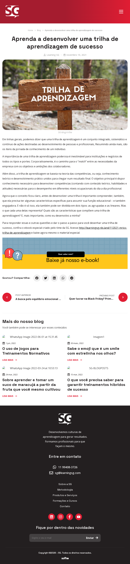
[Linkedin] (51, 517)
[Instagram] (60, 517)
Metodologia (65, 489)
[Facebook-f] (69, 517)
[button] (36, 278)
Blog (39, 30)
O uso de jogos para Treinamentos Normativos (26, 351)
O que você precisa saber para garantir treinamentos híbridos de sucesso (96, 384)
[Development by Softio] (65, 558)
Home (30, 30)
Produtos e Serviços (65, 495)
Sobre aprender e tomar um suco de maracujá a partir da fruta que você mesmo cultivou (31, 384)
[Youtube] (78, 517)
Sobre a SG (65, 484)
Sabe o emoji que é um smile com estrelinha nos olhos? (93, 351)
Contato (65, 506)
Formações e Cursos (65, 500)
